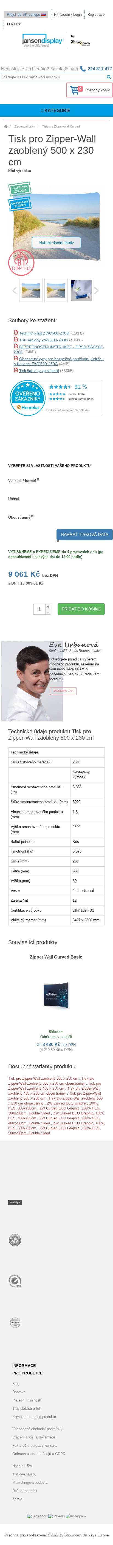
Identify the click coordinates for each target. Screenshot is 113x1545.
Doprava (19, 1392)
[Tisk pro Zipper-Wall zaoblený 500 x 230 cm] (31, 290)
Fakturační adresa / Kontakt (34, 1445)
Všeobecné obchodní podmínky (37, 1429)
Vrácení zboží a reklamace (33, 1437)
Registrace (95, 14)
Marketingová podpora (29, 1482)
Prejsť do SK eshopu (24, 14)
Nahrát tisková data (84, 534)
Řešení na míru (24, 1491)
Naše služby (22, 1466)
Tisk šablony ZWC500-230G (43, 340)
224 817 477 (100, 69)
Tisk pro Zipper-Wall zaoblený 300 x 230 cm (43, 1078)
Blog (15, 1384)
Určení (13, 499)
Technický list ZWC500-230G (44, 333)
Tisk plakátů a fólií (27, 1408)
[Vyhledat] (109, 77)
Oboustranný (19, 517)
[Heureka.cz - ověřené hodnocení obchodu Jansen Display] (56, 415)
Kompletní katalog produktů (34, 1417)
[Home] (5, 126)
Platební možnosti (26, 1400)
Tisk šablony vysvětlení (39, 370)
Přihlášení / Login (68, 14)
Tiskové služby (24, 1474)
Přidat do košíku (81, 609)
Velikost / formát (22, 481)
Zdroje (17, 1499)
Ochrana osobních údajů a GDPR (38, 1454)
